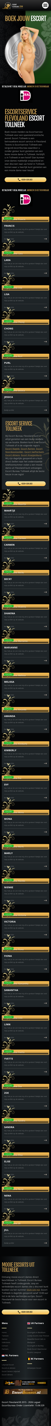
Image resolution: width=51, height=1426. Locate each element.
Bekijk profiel (9, 239)
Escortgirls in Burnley (35, 1346)
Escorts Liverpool (34, 1352)
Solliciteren (6, 1342)
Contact (5, 1346)
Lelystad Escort (8, 1365)
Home (4, 1332)
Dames (4, 1339)
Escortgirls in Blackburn (36, 1332)
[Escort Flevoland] (13, 5)
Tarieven (5, 1336)
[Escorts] (25, 1382)
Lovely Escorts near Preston (38, 1336)
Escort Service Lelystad (11, 1371)
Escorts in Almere (8, 1368)
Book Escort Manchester (37, 1349)
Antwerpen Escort (34, 1368)
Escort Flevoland (10, 1402)
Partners (5, 1349)
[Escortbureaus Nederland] (25, 1391)
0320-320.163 (26, 179)
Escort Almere (7, 1375)
